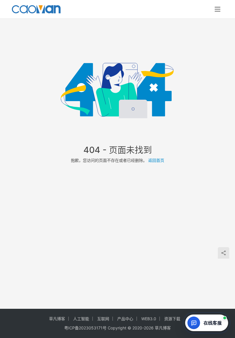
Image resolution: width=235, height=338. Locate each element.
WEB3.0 (148, 318)
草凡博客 (57, 318)
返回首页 (156, 160)
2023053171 (91, 327)
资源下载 (172, 318)
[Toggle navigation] (217, 9)
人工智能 (81, 318)
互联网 (103, 318)
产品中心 (125, 318)
